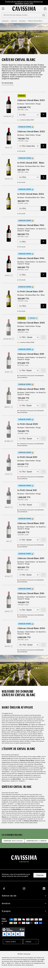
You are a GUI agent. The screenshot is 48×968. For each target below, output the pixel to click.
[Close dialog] (44, 935)
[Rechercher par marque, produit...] (43, 15)
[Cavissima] (24, 8)
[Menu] (3, 8)
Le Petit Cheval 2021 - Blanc (30, 162)
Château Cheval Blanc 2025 (31, 322)
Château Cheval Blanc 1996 (30, 258)
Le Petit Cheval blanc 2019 (30, 291)
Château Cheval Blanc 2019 (30, 558)
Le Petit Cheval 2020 (27, 424)
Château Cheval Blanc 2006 (31, 628)
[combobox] (24, 15)
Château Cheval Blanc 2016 (30, 593)
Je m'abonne (31, 958)
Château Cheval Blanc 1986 (30, 225)
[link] (45, 8)
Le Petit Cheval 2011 (26, 490)
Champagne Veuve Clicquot (13, 841)
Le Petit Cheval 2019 (27, 457)
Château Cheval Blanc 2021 (30, 523)
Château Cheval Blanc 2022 (31, 131)
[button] (45, 8)
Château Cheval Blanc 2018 (30, 354)
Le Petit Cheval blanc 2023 (30, 194)
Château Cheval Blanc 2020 (31, 389)
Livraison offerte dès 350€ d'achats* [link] (24, 2)
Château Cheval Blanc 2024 (31, 100)
